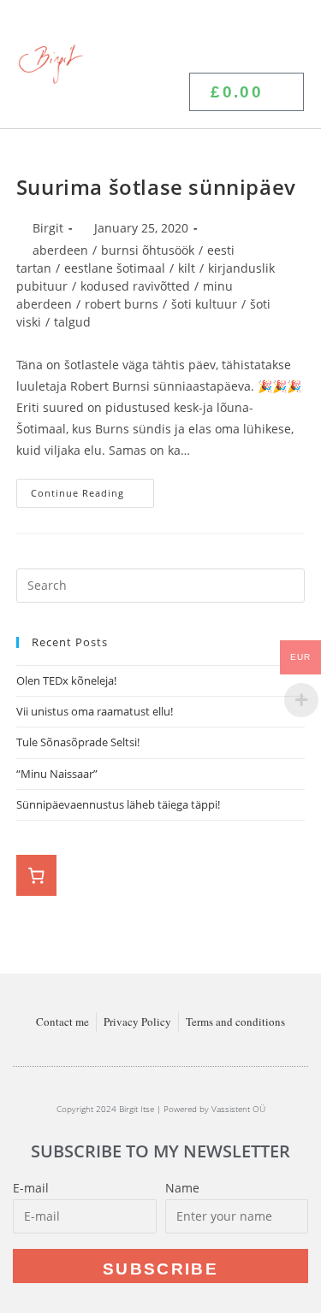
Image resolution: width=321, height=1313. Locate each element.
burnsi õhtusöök (147, 250)
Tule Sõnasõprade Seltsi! (78, 742)
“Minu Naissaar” (57, 773)
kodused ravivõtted (135, 286)
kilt (186, 268)
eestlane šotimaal (114, 268)
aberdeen (60, 250)
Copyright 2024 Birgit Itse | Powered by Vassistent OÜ (160, 1109)
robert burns (121, 304)
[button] (287, 36)
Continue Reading (92, 489)
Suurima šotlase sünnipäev (156, 187)
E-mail (31, 1188)
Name (182, 1188)
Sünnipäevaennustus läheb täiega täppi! (118, 804)
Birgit (48, 228)
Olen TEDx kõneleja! (66, 680)
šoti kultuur (204, 304)
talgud (72, 322)
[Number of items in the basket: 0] (36, 875)
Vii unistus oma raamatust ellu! (95, 711)
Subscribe (160, 1269)
